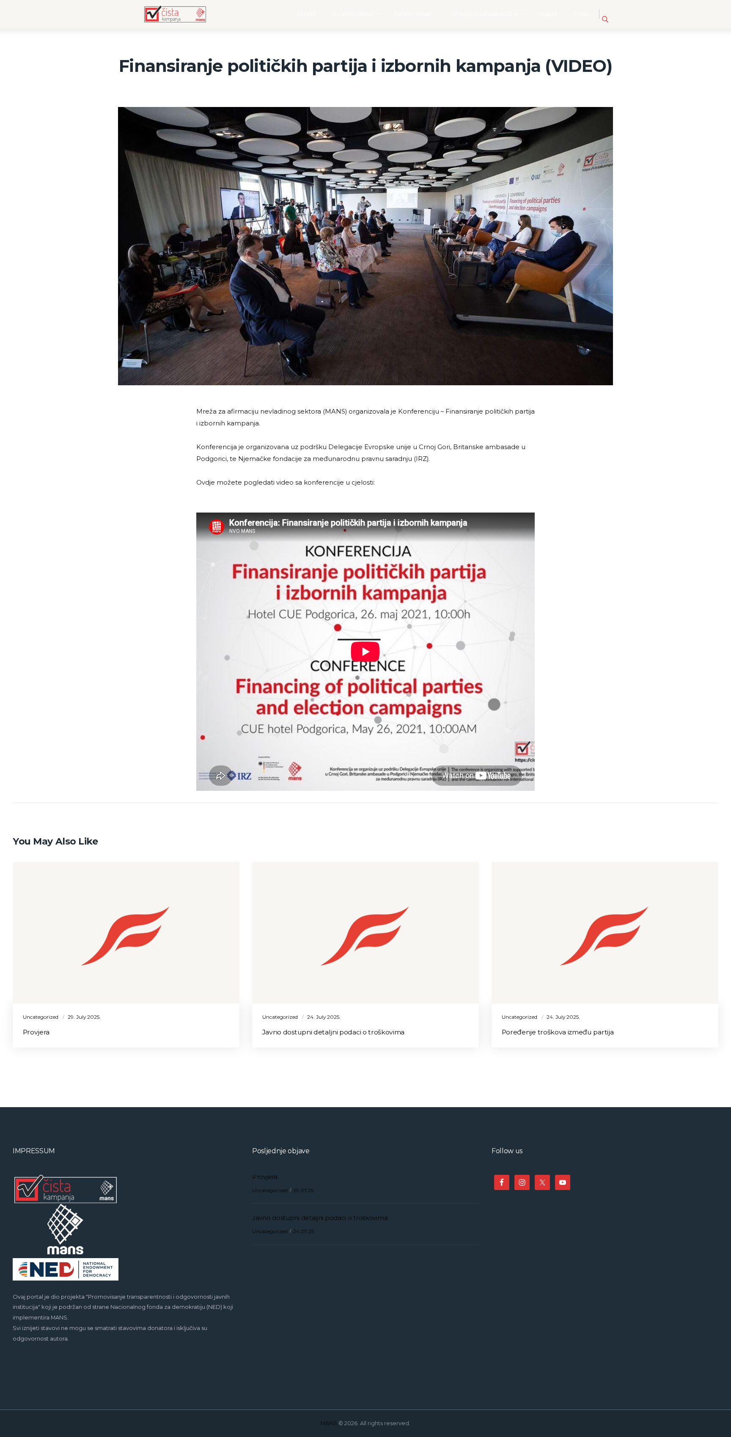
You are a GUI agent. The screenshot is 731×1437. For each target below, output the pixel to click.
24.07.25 (303, 1231)
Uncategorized (40, 1017)
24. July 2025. (324, 1017)
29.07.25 (303, 1190)
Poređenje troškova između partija (558, 1032)
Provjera (36, 1032)
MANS (329, 1423)
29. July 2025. (84, 1017)
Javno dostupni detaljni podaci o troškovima (333, 1032)
